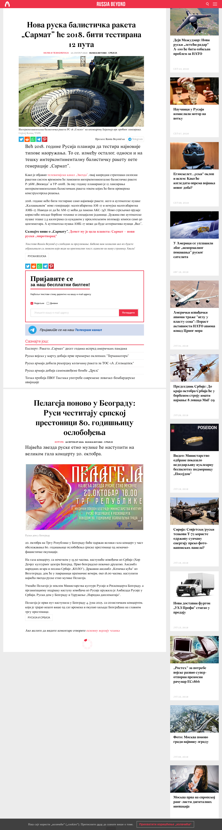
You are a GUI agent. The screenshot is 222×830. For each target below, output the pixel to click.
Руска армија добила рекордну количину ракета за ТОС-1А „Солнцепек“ (79, 363)
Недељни (39, 303)
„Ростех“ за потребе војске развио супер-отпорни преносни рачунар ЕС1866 (190, 675)
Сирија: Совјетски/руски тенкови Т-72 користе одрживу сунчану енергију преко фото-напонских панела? (193, 539)
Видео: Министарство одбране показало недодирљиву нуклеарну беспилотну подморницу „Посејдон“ (193, 465)
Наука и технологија (56, 53)
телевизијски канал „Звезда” (67, 175)
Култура (59, 442)
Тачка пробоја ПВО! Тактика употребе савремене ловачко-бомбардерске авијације (80, 380)
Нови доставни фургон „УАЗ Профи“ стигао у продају (191, 608)
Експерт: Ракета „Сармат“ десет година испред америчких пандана (76, 348)
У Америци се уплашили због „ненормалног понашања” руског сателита (193, 250)
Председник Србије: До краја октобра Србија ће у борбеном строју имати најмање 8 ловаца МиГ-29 (194, 393)
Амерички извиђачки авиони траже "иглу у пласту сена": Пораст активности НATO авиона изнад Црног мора (194, 322)
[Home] (7, 4)
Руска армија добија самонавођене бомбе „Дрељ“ (62, 370)
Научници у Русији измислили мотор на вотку (189, 114)
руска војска (37, 256)
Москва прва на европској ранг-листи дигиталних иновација (194, 802)
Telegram (137, 139)
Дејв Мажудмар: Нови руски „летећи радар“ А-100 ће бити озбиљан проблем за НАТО (191, 47)
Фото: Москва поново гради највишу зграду (191, 740)
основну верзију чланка (103, 630)
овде (100, 824)
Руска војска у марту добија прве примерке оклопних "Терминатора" (77, 356)
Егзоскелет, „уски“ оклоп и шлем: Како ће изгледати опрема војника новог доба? (194, 181)
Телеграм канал (88, 330)
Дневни (54, 303)
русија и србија (39, 617)
